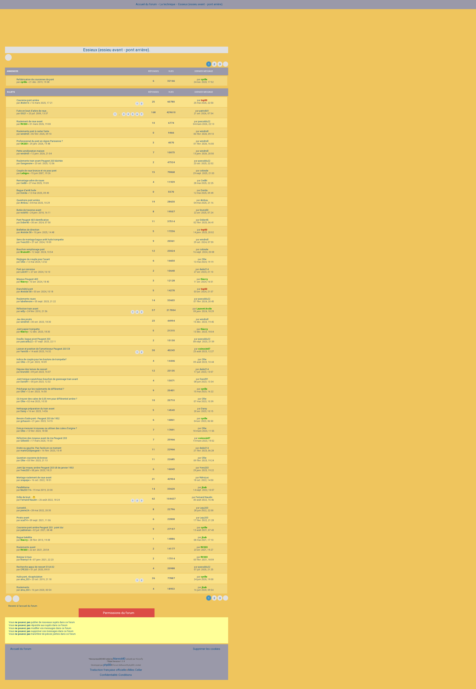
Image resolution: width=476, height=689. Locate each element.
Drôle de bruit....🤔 (26, 497)
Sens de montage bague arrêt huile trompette (40, 239)
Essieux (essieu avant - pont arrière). (116, 50)
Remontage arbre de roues (30, 180)
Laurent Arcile (204, 308)
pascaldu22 (204, 121)
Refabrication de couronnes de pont (35, 79)
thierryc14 (25, 559)
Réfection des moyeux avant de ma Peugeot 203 (42, 438)
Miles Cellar (135, 670)
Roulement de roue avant (30, 121)
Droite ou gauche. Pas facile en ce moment (39, 448)
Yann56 (24, 351)
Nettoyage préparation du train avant (35, 408)
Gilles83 (24, 441)
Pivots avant (23, 517)
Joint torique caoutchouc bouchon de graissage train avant (47, 379)
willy (22, 311)
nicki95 (24, 212)
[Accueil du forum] (238, 26)
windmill (24, 134)
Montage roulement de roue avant (34, 477)
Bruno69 (25, 252)
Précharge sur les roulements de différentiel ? (40, 389)
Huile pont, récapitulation (29, 576)
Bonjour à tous (24, 557)
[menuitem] (204, 649)
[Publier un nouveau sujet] (8, 57)
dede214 (204, 269)
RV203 (23, 124)
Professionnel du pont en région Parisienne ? (40, 141)
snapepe (25, 480)
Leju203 (204, 508)
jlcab (204, 487)
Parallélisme (23, 487)
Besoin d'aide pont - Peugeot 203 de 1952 (38, 418)
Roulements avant (26, 547)
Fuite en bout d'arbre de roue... (32, 111)
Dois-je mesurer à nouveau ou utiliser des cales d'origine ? (47, 428)
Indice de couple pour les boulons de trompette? (41, 359)
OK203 (24, 143)
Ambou (24, 203)
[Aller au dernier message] (209, 79)
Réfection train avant (27, 308)
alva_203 (25, 579)
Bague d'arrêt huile (26, 190)
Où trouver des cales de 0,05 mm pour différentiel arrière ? (47, 399)
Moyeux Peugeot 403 (27, 279)
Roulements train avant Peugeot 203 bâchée (40, 161)
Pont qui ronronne (26, 269)
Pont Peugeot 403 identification (33, 220)
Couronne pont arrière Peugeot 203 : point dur (40, 527)
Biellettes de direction (28, 229)
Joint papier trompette (28, 329)
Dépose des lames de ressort (32, 369)
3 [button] (220, 64)
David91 (24, 381)
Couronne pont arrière (28, 100)
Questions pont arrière (28, 200)
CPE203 (24, 569)
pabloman (25, 530)
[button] (225, 64)
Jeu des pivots (24, 319)
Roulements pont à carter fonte (33, 131)
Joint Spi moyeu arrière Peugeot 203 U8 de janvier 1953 (45, 467)
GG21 (23, 113)
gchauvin (25, 421)
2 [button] (214, 64)
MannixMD (119, 658)
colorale (204, 170)
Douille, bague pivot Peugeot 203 (33, 339)
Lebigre (24, 173)
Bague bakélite (24, 537)
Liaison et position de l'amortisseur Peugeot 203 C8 (43, 349)
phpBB (107, 665)
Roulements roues (26, 299)
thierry (24, 282)
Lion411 (24, 272)
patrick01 (204, 111)
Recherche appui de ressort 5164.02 (35, 567)
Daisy (23, 411)
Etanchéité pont (25, 289)
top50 (204, 100)
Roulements (23, 587)
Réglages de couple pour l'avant (33, 259)
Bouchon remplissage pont (31, 249)
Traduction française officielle (108, 670)
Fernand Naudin (28, 500)
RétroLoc (204, 477)
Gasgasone (26, 163)
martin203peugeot (30, 450)
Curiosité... (22, 508)
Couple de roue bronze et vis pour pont (37, 170)
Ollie (22, 262)
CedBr (23, 183)
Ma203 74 (25, 490)
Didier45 (24, 222)
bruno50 (204, 210)
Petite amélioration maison (30, 151)
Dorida (23, 193)
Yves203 (24, 242)
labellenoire (26, 301)
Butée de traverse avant (29, 210)
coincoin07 (204, 349)
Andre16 (24, 103)
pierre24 (24, 510)
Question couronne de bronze (32, 458)
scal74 (24, 520)
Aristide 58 (26, 232)
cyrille (23, 82)
